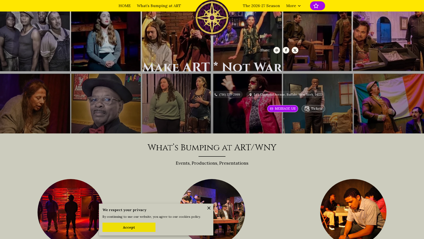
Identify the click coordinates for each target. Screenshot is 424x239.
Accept (129, 227)
